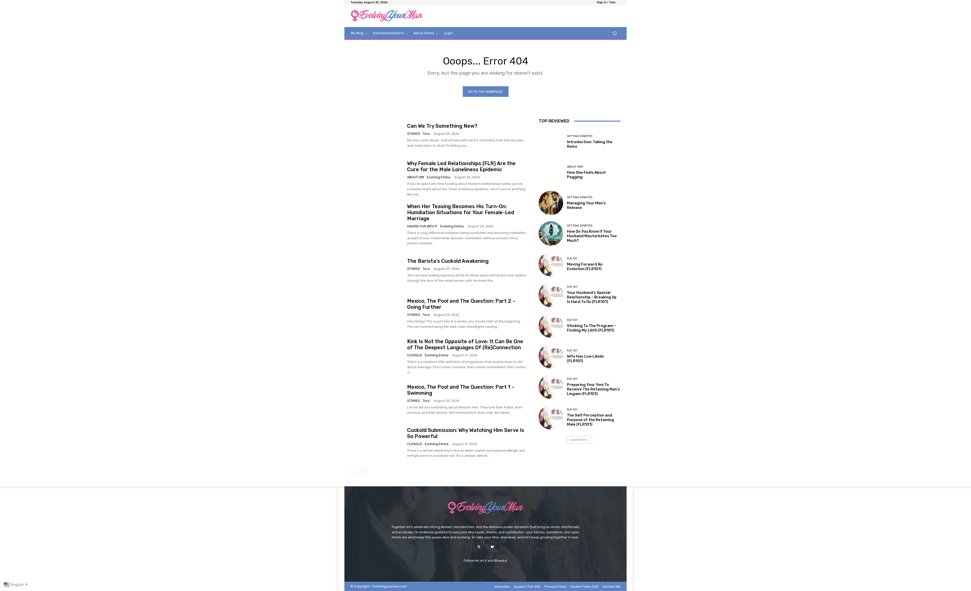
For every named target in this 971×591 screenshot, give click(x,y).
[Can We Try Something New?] (376, 135)
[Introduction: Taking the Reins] (551, 141)
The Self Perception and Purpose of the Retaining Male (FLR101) (590, 420)
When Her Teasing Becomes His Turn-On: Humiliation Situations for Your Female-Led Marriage (460, 212)
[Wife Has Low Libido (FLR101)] (551, 356)
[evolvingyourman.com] (386, 16)
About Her (575, 166)
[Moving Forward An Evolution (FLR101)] (551, 264)
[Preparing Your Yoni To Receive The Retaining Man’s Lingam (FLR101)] (551, 387)
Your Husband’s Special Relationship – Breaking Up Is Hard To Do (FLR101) (591, 297)
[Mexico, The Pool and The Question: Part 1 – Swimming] (376, 399)
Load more (578, 439)
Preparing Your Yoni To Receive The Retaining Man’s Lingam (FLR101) (593, 389)
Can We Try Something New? (442, 126)
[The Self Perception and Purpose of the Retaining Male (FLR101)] (551, 417)
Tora (426, 134)
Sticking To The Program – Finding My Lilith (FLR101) (591, 328)
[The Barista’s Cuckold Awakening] (376, 270)
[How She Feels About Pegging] (551, 172)
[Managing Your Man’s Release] (551, 203)
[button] (615, 33)
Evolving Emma (438, 177)
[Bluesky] (492, 547)
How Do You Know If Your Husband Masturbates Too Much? (592, 236)
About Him (415, 177)
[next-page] (362, 471)
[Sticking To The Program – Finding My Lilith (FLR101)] (551, 325)
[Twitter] (479, 547)
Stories (413, 133)
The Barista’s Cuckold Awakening (448, 261)
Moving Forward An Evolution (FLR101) (585, 266)
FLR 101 (572, 258)
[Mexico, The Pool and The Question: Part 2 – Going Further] (376, 313)
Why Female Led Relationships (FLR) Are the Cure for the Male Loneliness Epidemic (461, 166)
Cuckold (414, 355)
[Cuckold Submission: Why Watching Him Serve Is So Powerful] (376, 442)
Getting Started (579, 136)
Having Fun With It (422, 226)
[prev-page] (353, 471)
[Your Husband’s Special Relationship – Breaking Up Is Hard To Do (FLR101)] (551, 294)
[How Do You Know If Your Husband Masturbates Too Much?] (551, 233)
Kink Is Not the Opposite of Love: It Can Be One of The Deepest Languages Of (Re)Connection (465, 344)
